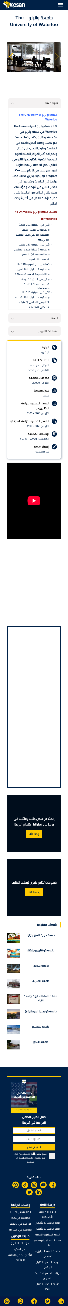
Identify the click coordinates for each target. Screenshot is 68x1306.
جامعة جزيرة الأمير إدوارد (41, 935)
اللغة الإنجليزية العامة (47, 1234)
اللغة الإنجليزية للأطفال (47, 1228)
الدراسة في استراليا (20, 1229)
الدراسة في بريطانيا (20, 1223)
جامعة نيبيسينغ (40, 1026)
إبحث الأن (34, 833)
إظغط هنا (34, 892)
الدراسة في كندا (20, 1217)
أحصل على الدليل (34, 1147)
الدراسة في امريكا (20, 1211)
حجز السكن (20, 1249)
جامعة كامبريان (40, 980)
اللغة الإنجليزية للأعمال (47, 1222)
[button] (11, 57)
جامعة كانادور (41, 1041)
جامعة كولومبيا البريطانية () (41, 1011)
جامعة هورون (41, 965)
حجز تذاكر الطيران (20, 1243)
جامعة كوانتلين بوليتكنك (41, 950)
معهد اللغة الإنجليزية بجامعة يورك (41, 998)
